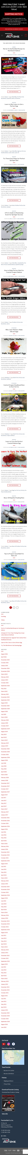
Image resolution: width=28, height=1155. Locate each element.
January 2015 (4, 883)
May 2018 (3, 769)
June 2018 (3, 766)
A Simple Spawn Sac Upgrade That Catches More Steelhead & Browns (13, 638)
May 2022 (3, 688)
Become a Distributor (9, 1073)
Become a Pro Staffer (9, 1070)
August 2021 (4, 703)
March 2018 (4, 774)
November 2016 (5, 820)
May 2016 (3, 837)
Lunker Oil (17, 152)
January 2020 (4, 723)
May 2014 (3, 906)
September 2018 (5, 757)
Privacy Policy (7, 1084)
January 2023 (4, 680)
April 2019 (4, 737)
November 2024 (5, 671)
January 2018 (4, 780)
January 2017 (4, 814)
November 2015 (5, 855)
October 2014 (5, 892)
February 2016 (5, 846)
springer (22, 264)
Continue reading (14, 91)
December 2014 (5, 886)
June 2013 (3, 938)
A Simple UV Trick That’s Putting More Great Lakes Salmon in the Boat (12, 634)
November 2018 (5, 751)
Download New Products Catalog (10, 1092)
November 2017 (5, 786)
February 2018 (5, 777)
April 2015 (4, 875)
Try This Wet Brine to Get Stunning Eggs (11, 645)
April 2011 (4, 1007)
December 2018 (5, 748)
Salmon (14, 102)
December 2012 (5, 955)
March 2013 (4, 947)
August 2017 (4, 794)
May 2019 (3, 734)
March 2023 (4, 674)
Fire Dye (21, 205)
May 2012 (3, 972)
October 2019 (5, 725)
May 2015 (3, 872)
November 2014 (5, 889)
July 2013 (3, 935)
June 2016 (3, 835)
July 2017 (3, 797)
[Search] (21, 35)
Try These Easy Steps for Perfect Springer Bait (14, 159)
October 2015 (5, 858)
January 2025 (4, 665)
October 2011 (5, 992)
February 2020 (5, 720)
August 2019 (4, 731)
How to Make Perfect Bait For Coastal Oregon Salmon (14, 271)
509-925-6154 (6, 1130)
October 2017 (5, 789)
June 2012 (3, 970)
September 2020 (5, 708)
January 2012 (4, 984)
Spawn (14, 47)
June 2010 (3, 1027)
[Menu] (2, 35)
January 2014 (4, 918)
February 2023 (5, 677)
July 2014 (3, 901)
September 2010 (5, 1021)
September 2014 (5, 895)
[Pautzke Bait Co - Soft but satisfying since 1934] (12, 35)
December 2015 (5, 852)
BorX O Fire (16, 377)
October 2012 (5, 958)
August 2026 (4, 654)
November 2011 (5, 990)
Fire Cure (24, 151)
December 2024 (5, 668)
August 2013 (4, 932)
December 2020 (5, 705)
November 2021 (5, 697)
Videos (3, 620)
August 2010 (4, 1024)
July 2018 (3, 763)
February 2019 (5, 743)
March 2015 (4, 878)
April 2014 (4, 909)
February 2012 (5, 981)
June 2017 (3, 800)
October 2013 (5, 926)
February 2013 (5, 949)
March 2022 (4, 691)
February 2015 (5, 880)
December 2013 (5, 921)
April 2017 (4, 806)
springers (9, 207)
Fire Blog (3, 616)
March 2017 (4, 809)
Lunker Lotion (11, 152)
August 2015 (4, 863)
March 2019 (4, 740)
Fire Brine (17, 205)
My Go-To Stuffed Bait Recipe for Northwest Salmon (14, 49)
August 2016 (4, 829)
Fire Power (19, 96)
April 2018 (4, 771)
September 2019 (5, 728)
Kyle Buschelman (4, 152)
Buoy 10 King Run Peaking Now (14, 498)
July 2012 (3, 967)
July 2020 (3, 714)
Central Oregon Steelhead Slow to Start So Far (14, 386)
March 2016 (4, 843)
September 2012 (5, 961)
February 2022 (5, 694)
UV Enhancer (17, 98)
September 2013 (5, 929)
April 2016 (4, 840)
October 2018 (5, 754)
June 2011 (3, 1001)
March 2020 (4, 717)
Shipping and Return (8, 1081)
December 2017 (5, 783)
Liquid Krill (9, 98)
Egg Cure (19, 151)
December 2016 (5, 817)
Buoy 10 (14, 546)
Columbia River (21, 263)
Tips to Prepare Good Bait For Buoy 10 (14, 554)
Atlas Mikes (14, 96)
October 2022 (5, 682)
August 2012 (4, 964)
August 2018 (4, 760)
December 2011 (5, 987)
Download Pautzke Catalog (10, 1089)
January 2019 (4, 746)
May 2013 (3, 941)
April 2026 (4, 657)
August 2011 (4, 995)
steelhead (9, 379)
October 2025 (5, 662)
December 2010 (5, 1013)
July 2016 (3, 832)
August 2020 (4, 711)
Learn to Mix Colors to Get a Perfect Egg (14, 105)
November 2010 (5, 1015)
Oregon (8, 435)
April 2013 (4, 944)
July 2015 (3, 866)
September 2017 (5, 792)
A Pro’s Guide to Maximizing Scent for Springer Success (14, 213)
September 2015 (5, 860)
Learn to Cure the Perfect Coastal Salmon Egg (14, 442)
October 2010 (5, 1018)
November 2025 (5, 659)
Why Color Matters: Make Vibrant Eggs (14, 330)
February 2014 (5, 915)
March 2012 (4, 978)
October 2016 (5, 823)
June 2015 (3, 869)
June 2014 (3, 903)
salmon (12, 98)
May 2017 (3, 803)
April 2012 (4, 975)
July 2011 (3, 998)
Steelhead (14, 327)
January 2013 (4, 952)
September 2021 (5, 700)
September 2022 (5, 685)
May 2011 (3, 1004)
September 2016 (5, 826)
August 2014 (4, 898)
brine (13, 205)
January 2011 (4, 1010)
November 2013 (5, 924)
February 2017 (5, 812)
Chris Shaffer (21, 54)
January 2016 (4, 849)
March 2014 (4, 912)
